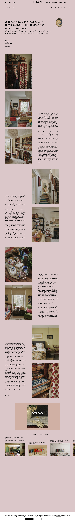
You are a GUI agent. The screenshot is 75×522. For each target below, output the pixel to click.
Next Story (67, 14)
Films (56, 8)
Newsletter (54, 2)
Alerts (60, 2)
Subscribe (37, 420)
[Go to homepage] (37, 2)
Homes (52, 8)
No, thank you (46, 518)
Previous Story (8, 14)
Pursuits (60, 8)
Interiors (47, 8)
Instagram (15, 396)
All (69, 8)
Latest (43, 8)
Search (65, 2)
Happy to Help (38, 518)
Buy (6, 2)
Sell (10, 2)
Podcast (65, 8)
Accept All (28, 518)
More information (58, 516)
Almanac (48, 2)
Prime (14, 2)
